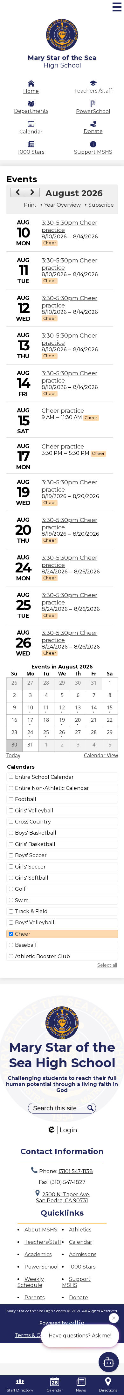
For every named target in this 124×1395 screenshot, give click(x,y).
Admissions (82, 1254)
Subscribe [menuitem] (101, 205)
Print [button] (30, 205)
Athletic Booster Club (42, 956)
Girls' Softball (31, 878)
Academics (38, 1254)
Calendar (31, 132)
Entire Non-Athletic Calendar (52, 788)
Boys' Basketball (35, 833)
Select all (107, 965)
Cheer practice (63, 410)
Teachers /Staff (93, 91)
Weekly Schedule (30, 1282)
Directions (108, 1390)
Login (68, 1130)
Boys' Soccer (31, 855)
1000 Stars (31, 152)
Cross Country (33, 822)
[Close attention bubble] (114, 1319)
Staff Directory (20, 1390)
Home (31, 91)
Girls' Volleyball (34, 811)
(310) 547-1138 (76, 1171)
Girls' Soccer (30, 867)
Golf (20, 889)
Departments (31, 111)
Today (13, 755)
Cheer (23, 934)
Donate (93, 131)
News (81, 1390)
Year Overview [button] (62, 205)
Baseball (26, 945)
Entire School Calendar (44, 777)
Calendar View (101, 755)
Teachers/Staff (42, 1242)
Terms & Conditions (39, 1335)
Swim (22, 900)
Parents (34, 1298)
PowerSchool (93, 111)
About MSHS (40, 1230)
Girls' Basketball (35, 844)
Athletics (80, 1230)
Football (25, 799)
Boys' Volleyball (34, 923)
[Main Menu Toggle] (117, 7)
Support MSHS (93, 152)
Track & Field (31, 911)
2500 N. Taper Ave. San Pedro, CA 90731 (63, 1198)
